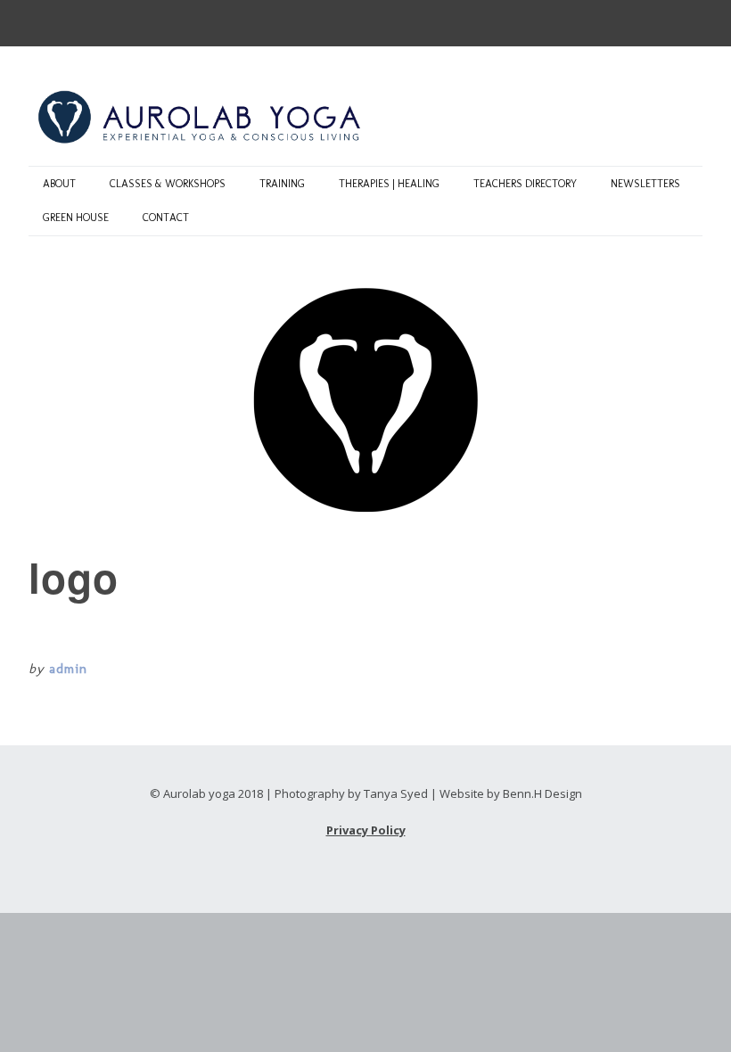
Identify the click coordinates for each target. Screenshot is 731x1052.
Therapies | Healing (389, 183)
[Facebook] (73, 18)
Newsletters (645, 183)
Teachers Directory (525, 183)
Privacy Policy (366, 830)
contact (166, 217)
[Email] (42, 18)
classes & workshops (168, 183)
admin (68, 669)
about (59, 183)
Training (282, 183)
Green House (76, 217)
